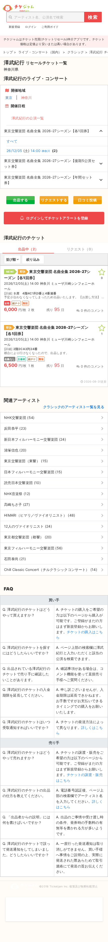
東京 (9, 97)
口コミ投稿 (87, 200)
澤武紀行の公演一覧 (28, 118)
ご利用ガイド (50, 27)
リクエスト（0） (81, 249)
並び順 (11, 259)
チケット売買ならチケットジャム (18, 8)
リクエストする (54, 200)
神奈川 (26, 97)
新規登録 (14, 27)
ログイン (30, 27)
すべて (12, 141)
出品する (20, 200)
